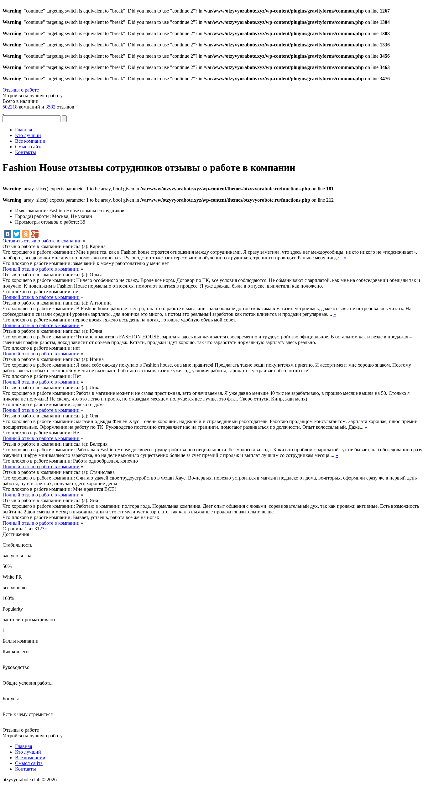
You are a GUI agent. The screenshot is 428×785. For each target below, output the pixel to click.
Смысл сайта (29, 146)
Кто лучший (28, 135)
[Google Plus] (35, 234)
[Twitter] (16, 234)
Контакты (25, 152)
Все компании (30, 141)
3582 (50, 106)
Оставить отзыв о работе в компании (42, 240)
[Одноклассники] (25, 234)
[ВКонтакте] (7, 234)
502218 (10, 106)
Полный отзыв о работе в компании (41, 269)
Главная (23, 129)
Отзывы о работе (21, 90)
